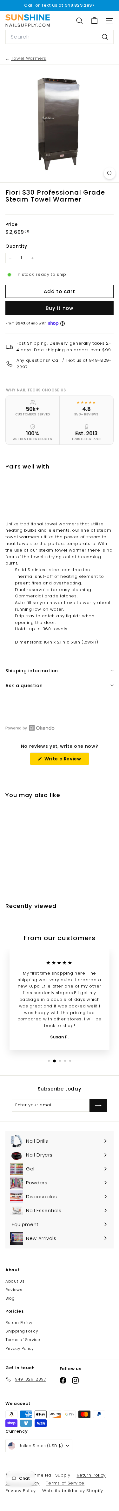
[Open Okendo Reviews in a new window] (30, 728)
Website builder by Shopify (72, 1491)
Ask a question (24, 685)
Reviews (14, 1289)
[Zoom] (110, 173)
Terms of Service (22, 1339)
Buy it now (59, 308)
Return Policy (18, 1322)
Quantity (16, 246)
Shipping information (31, 671)
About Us (14, 1281)
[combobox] (59, 37)
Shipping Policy (21, 1331)
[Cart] (94, 20)
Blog (10, 1298)
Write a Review (66, 760)
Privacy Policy (19, 1348)
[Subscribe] (98, 1105)
